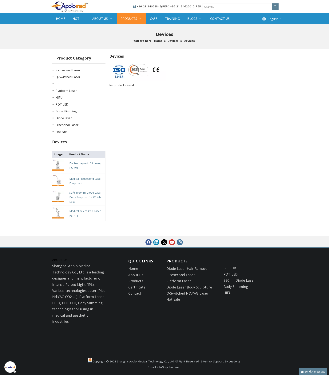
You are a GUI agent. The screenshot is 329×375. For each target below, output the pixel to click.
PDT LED (62, 104)
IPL (58, 84)
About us (135, 275)
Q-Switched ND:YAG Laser (187, 293)
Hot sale (61, 132)
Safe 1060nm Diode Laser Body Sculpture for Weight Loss (85, 197)
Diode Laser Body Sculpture (189, 287)
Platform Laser (66, 91)
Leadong (234, 361)
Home (133, 268)
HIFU (59, 97)
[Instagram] (180, 242)
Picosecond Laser (68, 70)
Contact (134, 293)
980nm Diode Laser (239, 280)
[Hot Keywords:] (275, 6)
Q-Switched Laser (68, 77)
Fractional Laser (67, 125)
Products (135, 281)
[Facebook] (148, 242)
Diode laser (64, 118)
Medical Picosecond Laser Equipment (85, 181)
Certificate (136, 287)
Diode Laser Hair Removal (187, 268)
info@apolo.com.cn (169, 367)
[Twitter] (164, 242)
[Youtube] (172, 242)
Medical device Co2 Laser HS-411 (85, 213)
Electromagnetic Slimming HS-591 (85, 165)
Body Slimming (66, 111)
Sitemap (206, 361)
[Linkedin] (156, 242)
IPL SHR (230, 268)
